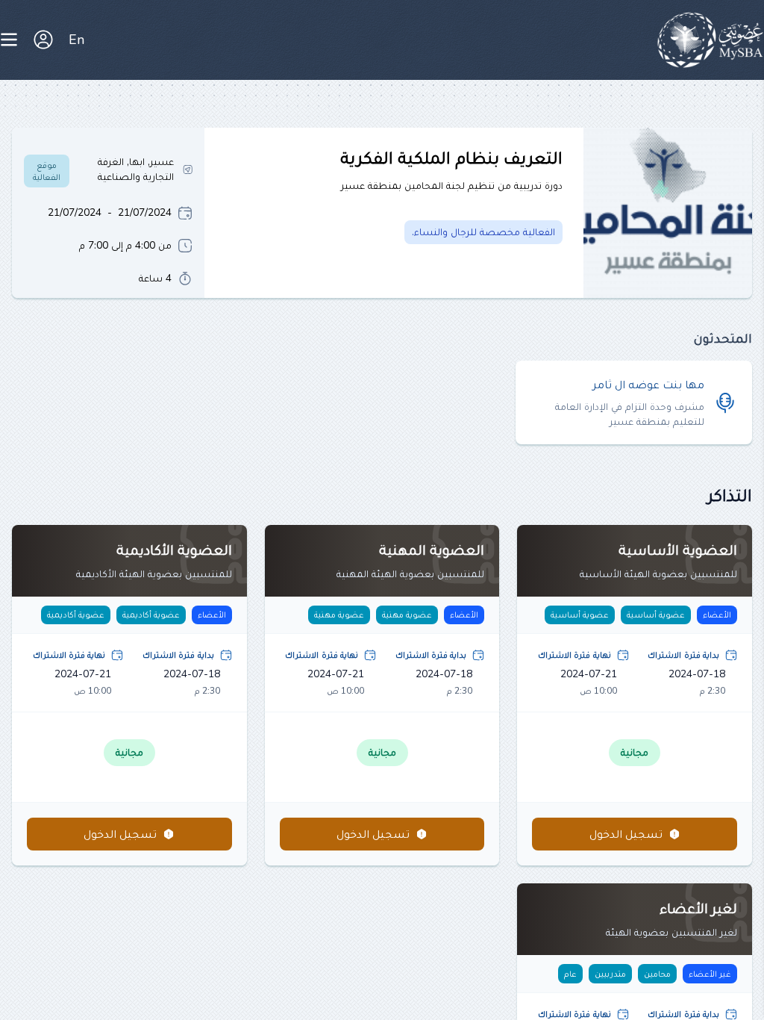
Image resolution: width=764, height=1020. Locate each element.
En (76, 40)
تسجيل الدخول (626, 834)
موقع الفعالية (46, 171)
